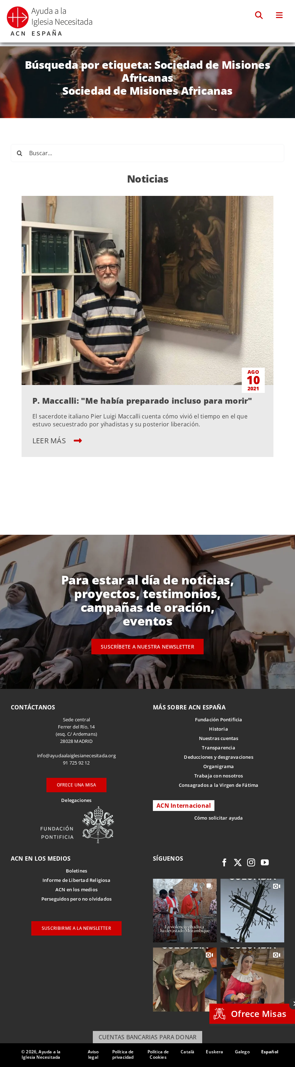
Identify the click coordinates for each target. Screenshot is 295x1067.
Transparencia (218, 747)
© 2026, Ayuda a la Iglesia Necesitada (40, 1054)
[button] (259, 15)
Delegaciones (76, 800)
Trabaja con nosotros (218, 775)
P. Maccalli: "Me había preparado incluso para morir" (142, 400)
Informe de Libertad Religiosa (76, 880)
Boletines (76, 871)
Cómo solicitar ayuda (218, 818)
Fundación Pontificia (218, 719)
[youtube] (265, 862)
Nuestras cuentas (219, 738)
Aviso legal (93, 1054)
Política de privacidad (123, 1054)
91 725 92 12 (76, 762)
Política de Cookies (158, 1054)
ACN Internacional (183, 806)
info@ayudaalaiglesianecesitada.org (76, 755)
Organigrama (218, 766)
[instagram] (251, 862)
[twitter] (238, 862)
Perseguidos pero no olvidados (76, 899)
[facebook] (224, 862)
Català (187, 1051)
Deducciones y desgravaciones (218, 757)
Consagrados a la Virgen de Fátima (218, 785)
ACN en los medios (76, 889)
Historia (218, 729)
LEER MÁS (50, 440)
